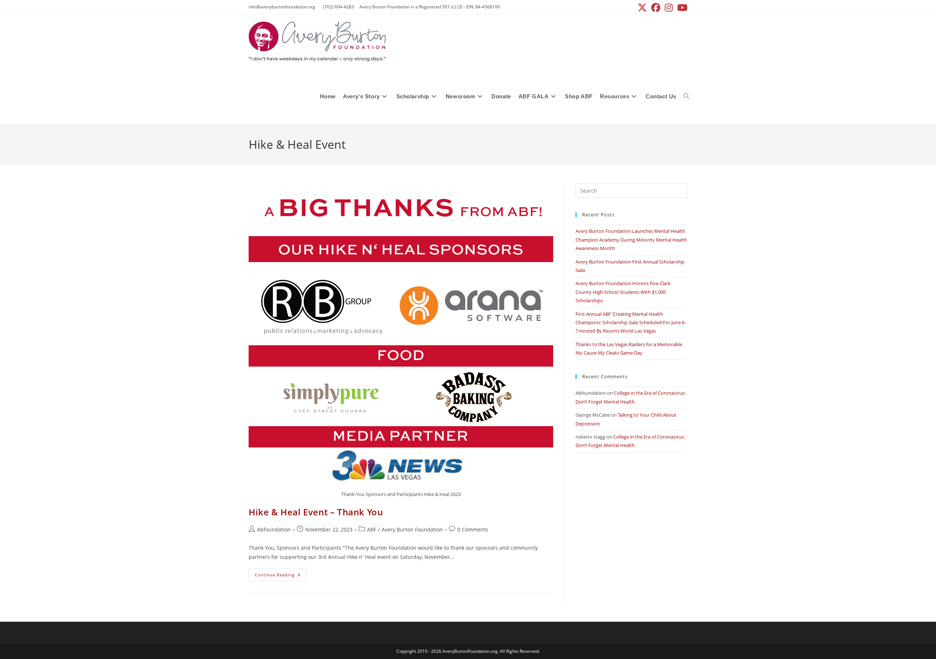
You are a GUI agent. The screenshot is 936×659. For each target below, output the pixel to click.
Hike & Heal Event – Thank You (316, 512)
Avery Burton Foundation (412, 529)
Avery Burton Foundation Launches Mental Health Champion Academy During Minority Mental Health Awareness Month (631, 239)
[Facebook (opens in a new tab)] (656, 7)
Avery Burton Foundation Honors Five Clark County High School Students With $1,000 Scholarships (623, 292)
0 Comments (472, 529)
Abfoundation (274, 529)
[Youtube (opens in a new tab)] (681, 7)
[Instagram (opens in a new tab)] (669, 7)
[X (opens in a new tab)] (642, 7)
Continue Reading (281, 576)
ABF (371, 529)
